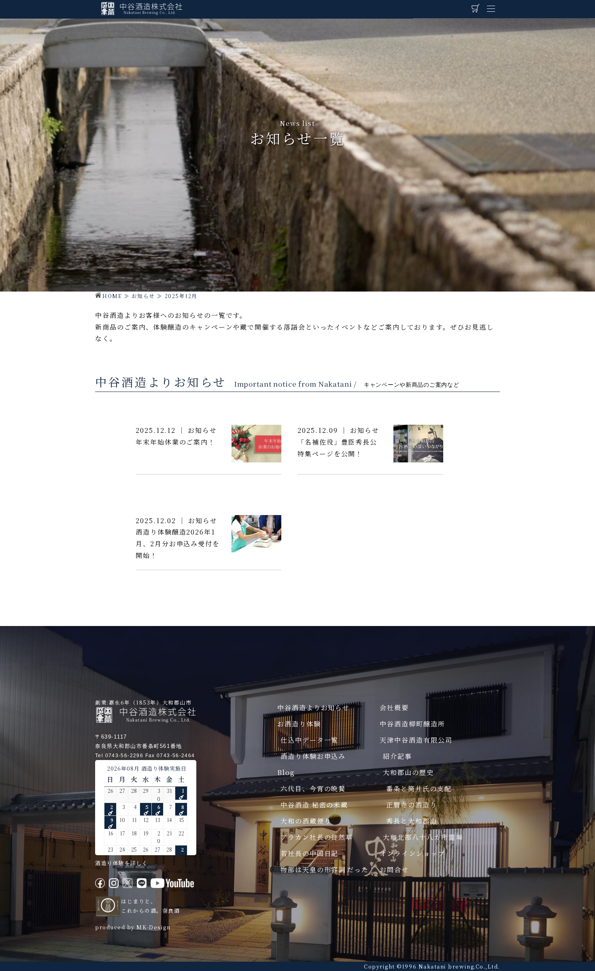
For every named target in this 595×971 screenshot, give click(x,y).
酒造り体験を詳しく (121, 863)
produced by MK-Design (132, 927)
